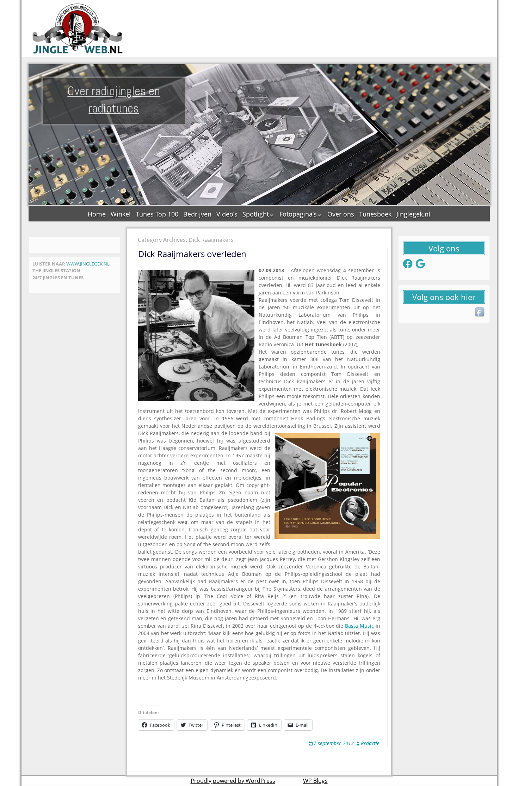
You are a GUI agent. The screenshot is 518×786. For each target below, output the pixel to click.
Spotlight (255, 214)
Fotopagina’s (298, 214)
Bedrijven (197, 214)
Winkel (121, 214)
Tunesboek (375, 214)
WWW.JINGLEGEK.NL (88, 264)
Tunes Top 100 (157, 214)
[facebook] (480, 312)
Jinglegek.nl (413, 214)
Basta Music (359, 625)
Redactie (370, 743)
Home (97, 214)
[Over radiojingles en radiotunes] (78, 28)
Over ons (340, 214)
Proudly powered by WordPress (233, 781)
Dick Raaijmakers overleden (192, 254)
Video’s (227, 214)
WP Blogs (315, 781)
